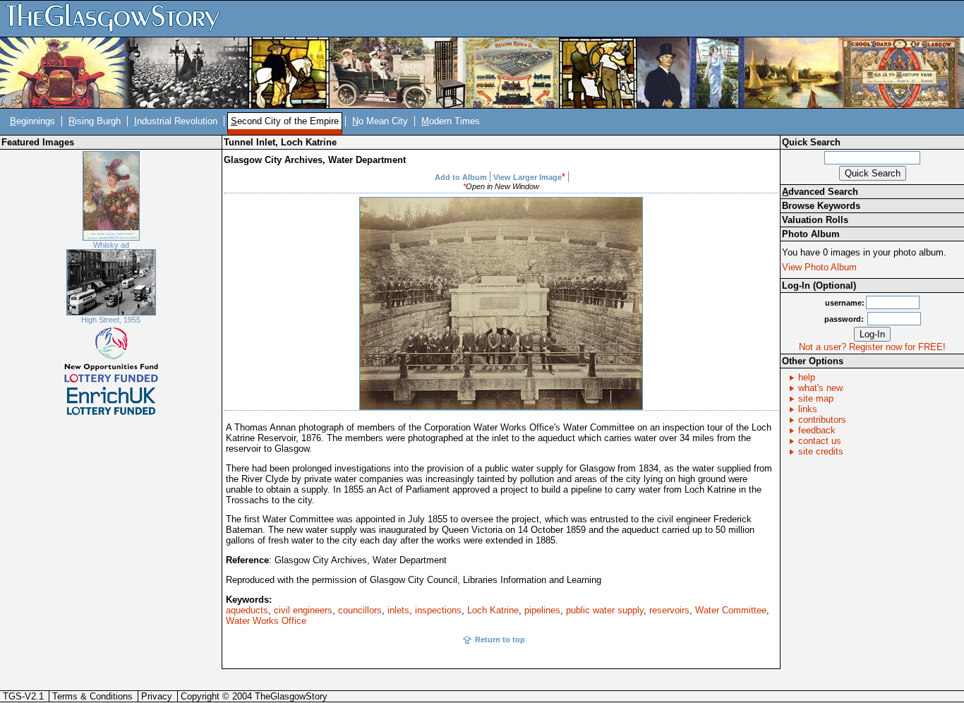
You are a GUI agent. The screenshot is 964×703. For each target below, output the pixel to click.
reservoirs (669, 610)
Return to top (500, 639)
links (807, 409)
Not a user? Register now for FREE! (872, 347)
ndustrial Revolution (175, 121)
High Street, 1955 (110, 320)
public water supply (605, 610)
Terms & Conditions (92, 696)
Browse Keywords (821, 205)
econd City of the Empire (285, 121)
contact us (819, 440)
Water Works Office (266, 620)
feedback (817, 430)
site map (815, 398)
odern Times (450, 121)
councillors (360, 610)
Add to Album (461, 177)
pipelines (542, 610)
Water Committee (730, 610)
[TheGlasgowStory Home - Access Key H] (118, 18)
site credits (820, 451)
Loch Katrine (493, 610)
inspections (438, 610)
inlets (398, 610)
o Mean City (380, 121)
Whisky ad (111, 245)
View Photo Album (819, 267)
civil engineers (303, 610)
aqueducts (247, 610)
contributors (822, 419)
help (806, 377)
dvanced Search (820, 191)
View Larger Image (527, 177)
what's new (820, 388)
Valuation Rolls (815, 220)
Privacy (156, 696)
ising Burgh (94, 121)
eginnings (32, 121)
